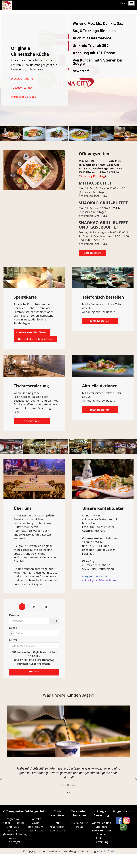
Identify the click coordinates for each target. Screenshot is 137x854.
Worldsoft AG (105, 851)
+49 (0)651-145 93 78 (94, 576)
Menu (123, 3)
